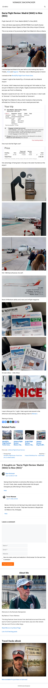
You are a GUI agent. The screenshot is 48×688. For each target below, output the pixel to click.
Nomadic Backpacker (24, 2)
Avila (8, 72)
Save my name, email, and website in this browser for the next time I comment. (24, 558)
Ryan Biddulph (10, 473)
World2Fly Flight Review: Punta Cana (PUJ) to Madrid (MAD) (13, 456)
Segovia (15, 72)
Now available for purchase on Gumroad (14, 679)
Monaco (34, 414)
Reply (5, 490)
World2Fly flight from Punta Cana (22, 75)
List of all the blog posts (9, 631)
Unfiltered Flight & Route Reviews (16, 450)
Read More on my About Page (11, 628)
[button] (45, 7)
